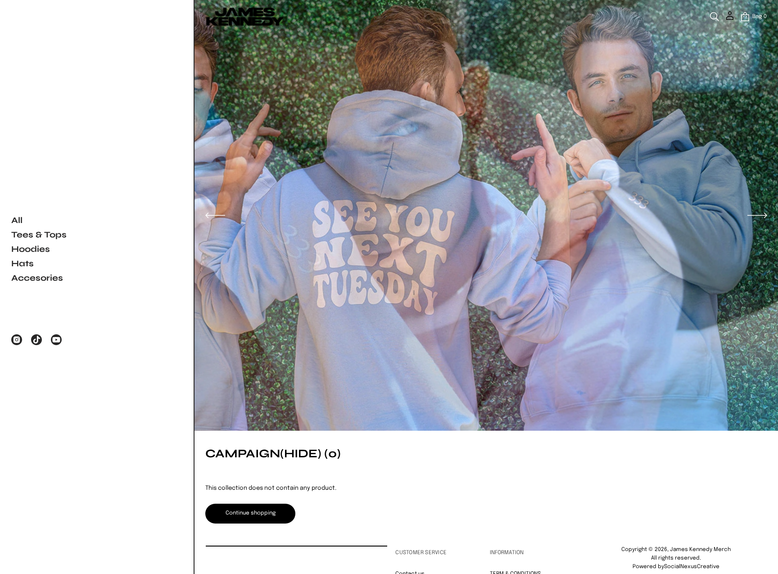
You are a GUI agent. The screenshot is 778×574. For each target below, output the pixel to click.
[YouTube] (56, 340)
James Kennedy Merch (700, 549)
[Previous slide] (215, 215)
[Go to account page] (729, 19)
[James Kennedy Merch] (245, 17)
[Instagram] (17, 340)
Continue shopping (251, 513)
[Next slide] (757, 215)
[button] (714, 17)
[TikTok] (36, 340)
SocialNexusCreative (691, 566)
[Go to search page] (714, 17)
